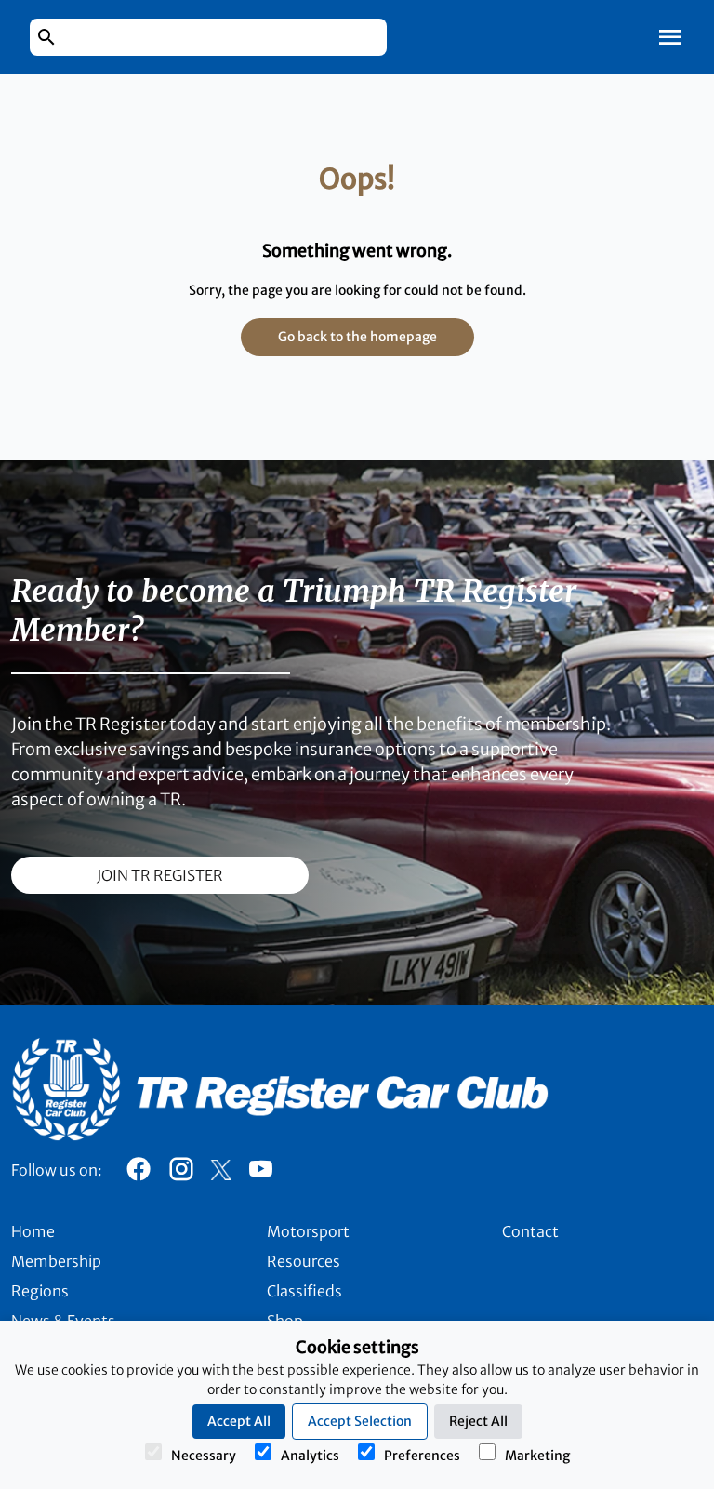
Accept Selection (360, 1421)
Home (33, 1231)
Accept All (239, 1421)
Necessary (203, 1455)
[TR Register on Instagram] (181, 1173)
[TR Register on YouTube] (260, 1173)
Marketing (537, 1455)
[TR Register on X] (220, 1170)
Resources (303, 1261)
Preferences (422, 1455)
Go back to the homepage (357, 336)
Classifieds (304, 1291)
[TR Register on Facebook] (138, 1173)
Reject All (478, 1421)
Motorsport (308, 1231)
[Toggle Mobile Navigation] (670, 37)
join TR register (160, 875)
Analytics (310, 1455)
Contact (530, 1231)
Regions (40, 1291)
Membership (56, 1261)
